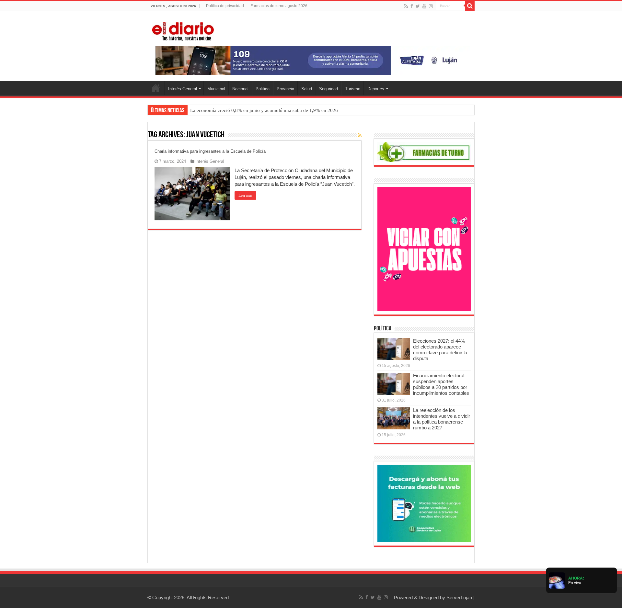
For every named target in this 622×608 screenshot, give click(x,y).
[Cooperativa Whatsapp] (424, 503)
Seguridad (328, 88)
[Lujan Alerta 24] (311, 60)
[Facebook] (412, 6)
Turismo (352, 88)
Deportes (375, 88)
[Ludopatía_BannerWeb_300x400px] (424, 248)
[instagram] (430, 6)
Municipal (216, 88)
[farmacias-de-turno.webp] (424, 151)
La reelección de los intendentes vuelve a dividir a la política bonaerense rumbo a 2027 (441, 418)
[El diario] (183, 30)
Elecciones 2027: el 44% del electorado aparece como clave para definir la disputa (440, 349)
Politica (263, 88)
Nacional (240, 88)
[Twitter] (417, 6)
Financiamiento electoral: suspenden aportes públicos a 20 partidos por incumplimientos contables (441, 384)
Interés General (182, 88)
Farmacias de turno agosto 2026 (278, 6)
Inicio (155, 88)
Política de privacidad (225, 6)
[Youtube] (424, 6)
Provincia (285, 88)
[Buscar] (470, 6)
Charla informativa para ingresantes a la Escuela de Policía (210, 151)
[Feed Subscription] (360, 135)
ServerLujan (459, 597)
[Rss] (406, 6)
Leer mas (245, 195)
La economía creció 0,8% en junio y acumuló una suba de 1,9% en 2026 (264, 110)
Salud (306, 88)
